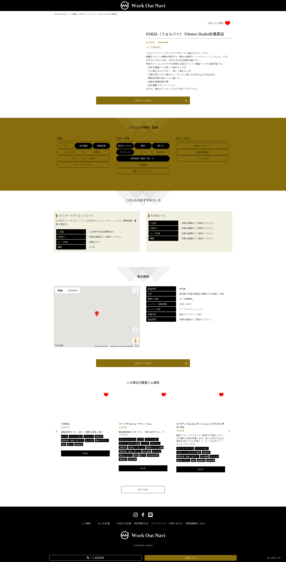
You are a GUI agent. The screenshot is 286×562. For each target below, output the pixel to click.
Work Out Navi (60, 14)
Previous (57, 431)
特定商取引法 (141, 523)
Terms (137, 346)
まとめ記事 (104, 523)
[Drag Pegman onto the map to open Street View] (136, 341)
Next (229, 431)
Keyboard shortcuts (101, 346)
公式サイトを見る (143, 100)
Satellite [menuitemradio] (72, 290)
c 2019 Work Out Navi (143, 545)
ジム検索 (72, 14)
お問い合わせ (176, 523)
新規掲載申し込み (195, 523)
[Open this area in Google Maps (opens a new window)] (59, 345)
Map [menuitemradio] (60, 290)
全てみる (143, 489)
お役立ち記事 (124, 523)
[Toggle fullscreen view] (136, 290)
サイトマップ (158, 523)
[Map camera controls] (136, 330)
